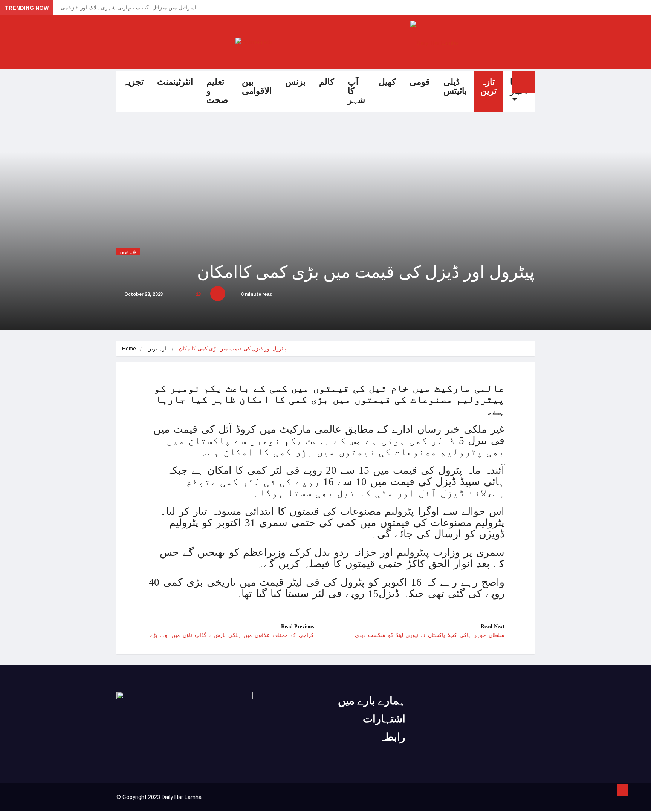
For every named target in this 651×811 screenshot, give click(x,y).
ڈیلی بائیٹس (455, 86)
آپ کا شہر (356, 91)
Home (129, 349)
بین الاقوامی (257, 86)
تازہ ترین (488, 86)
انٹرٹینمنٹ (175, 82)
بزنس (295, 82)
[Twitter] (476, 695)
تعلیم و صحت (217, 91)
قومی (420, 82)
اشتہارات (384, 719)
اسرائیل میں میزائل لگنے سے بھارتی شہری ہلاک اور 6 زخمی (128, 8)
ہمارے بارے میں (371, 701)
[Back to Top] (622, 790)
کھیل (387, 82)
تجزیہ (133, 82)
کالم (326, 82)
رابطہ (392, 737)
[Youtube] (491, 695)
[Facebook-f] (460, 695)
